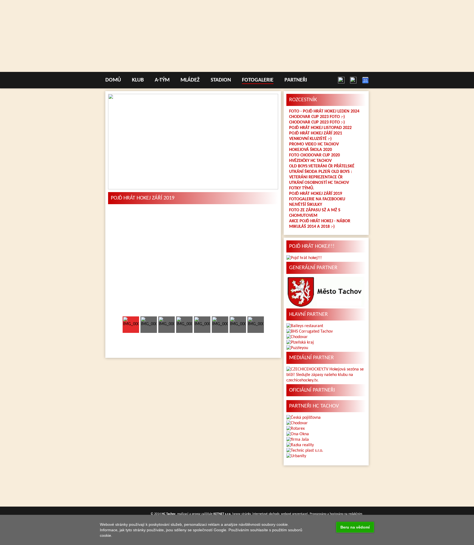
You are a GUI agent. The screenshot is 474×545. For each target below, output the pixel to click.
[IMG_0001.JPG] (193, 262)
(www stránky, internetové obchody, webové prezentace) (260, 514)
